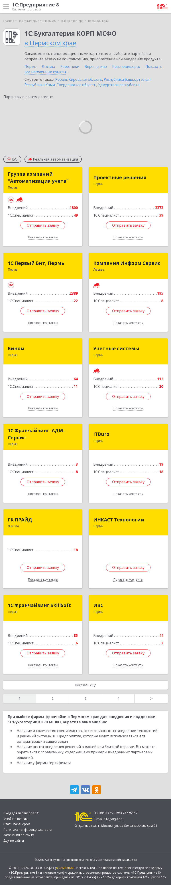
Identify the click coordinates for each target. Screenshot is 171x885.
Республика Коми (39, 84)
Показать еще (85, 685)
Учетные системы (116, 348)
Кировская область (85, 79)
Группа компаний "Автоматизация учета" (38, 177)
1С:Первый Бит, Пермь (36, 263)
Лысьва (48, 66)
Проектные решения (120, 177)
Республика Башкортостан (127, 79)
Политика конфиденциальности (27, 829)
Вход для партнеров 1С (21, 813)
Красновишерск (126, 66)
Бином (16, 348)
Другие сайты (13, 840)
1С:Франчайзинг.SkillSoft (39, 605)
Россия (61, 79)
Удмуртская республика (118, 84)
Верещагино (96, 66)
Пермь (30, 66)
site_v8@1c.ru (114, 819)
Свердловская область (76, 84)
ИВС (98, 605)
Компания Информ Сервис (126, 263)
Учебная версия (15, 819)
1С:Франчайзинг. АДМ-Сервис (36, 434)
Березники (69, 66)
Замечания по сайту (18, 835)
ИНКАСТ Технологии (118, 520)
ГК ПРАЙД (20, 520)
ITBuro (101, 434)
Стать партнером (16, 824)
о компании (64, 868)
